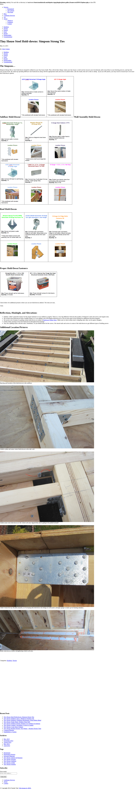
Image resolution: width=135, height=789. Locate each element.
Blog (5, 14)
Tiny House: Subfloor (10, 761)
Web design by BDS (25, 788)
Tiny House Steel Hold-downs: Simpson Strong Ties (19, 717)
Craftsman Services (9, 15)
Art (5, 17)
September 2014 (8, 741)
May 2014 (7, 744)
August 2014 (7, 742)
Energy (6, 30)
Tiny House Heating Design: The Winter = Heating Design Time (22, 728)
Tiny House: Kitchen (10, 759)
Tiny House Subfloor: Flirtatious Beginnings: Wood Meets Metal (22, 720)
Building (6, 27)
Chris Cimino (6, 49)
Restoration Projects (9, 754)
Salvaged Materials (9, 756)
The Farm (10, 12)
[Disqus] (67, 688)
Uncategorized (8, 37)
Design (6, 28)
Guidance (10, 22)
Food (5, 32)
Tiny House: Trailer (9, 763)
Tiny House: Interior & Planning (13, 758)
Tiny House (10, 10)
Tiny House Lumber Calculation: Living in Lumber (18, 725)
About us (10, 20)
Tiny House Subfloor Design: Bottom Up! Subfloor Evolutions (22, 723)
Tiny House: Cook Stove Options (13, 727)
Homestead (10, 9)
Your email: (3, 771)
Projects (6, 7)
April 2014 (7, 745)
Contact (9, 24)
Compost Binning (9, 730)
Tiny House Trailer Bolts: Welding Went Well (17, 722)
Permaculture (7, 35)
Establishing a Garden (10, 732)
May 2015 (7, 739)
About (5, 19)
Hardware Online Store (50, 320)
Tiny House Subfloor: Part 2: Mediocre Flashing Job (19, 718)
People (6, 33)
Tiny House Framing (10, 764)
